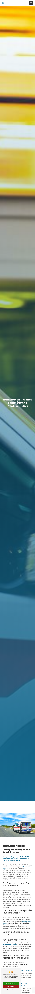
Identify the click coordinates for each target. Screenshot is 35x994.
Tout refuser (11, 986)
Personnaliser (11, 990)
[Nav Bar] (31, 3)
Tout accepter (11, 983)
